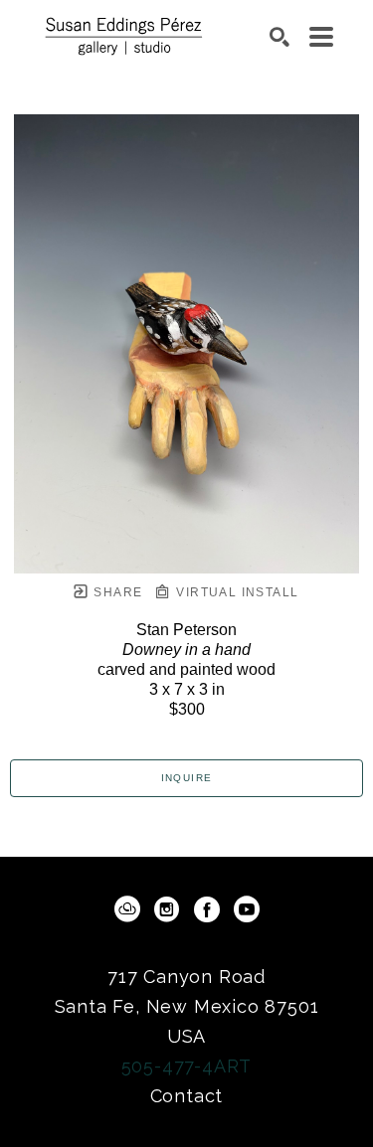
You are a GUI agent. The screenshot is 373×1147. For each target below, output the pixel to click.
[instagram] (167, 909)
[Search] (279, 37)
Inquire (187, 777)
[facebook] (207, 909)
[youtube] (247, 909)
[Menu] (321, 37)
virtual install (235, 592)
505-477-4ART (187, 1066)
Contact (187, 1095)
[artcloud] (127, 909)
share (116, 592)
